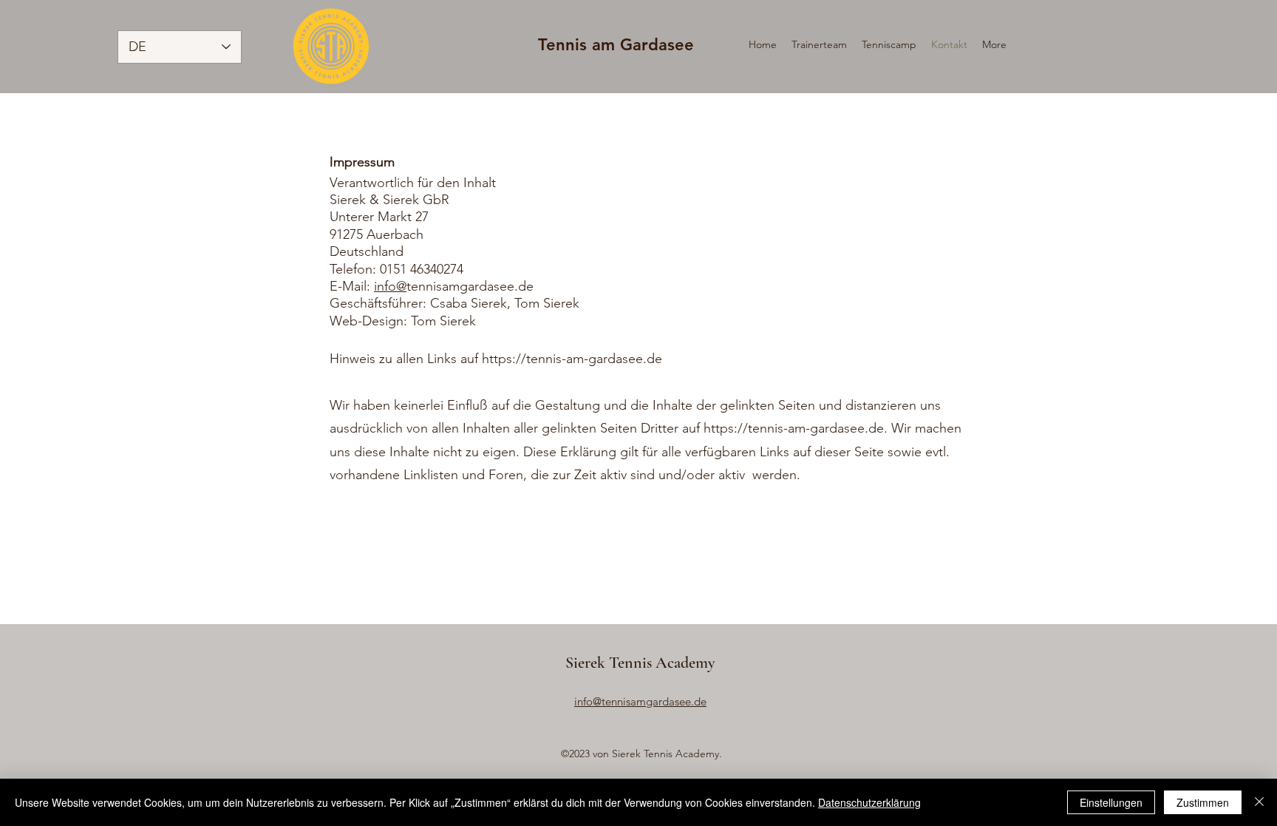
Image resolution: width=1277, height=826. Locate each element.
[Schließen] (1259, 802)
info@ (390, 286)
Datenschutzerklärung (869, 802)
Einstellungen (1111, 802)
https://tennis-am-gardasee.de (572, 359)
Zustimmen (1202, 802)
